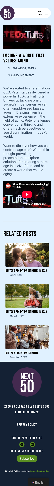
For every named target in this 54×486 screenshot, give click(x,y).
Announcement (22, 75)
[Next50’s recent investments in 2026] (27, 255)
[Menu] (46, 13)
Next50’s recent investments (21, 353)
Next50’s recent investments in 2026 (26, 271)
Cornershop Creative (39, 471)
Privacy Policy (27, 425)
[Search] (40, 13)
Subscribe (27, 459)
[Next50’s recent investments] (27, 337)
